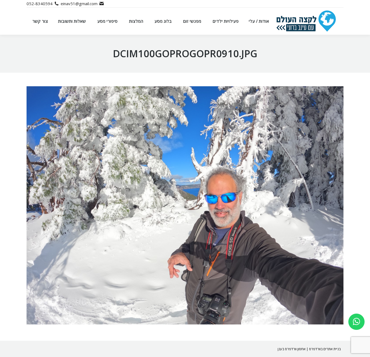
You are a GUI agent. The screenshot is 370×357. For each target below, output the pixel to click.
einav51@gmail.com (79, 3)
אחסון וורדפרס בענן (292, 348)
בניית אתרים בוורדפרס (325, 348)
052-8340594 (40, 3)
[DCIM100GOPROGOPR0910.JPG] (185, 205)
